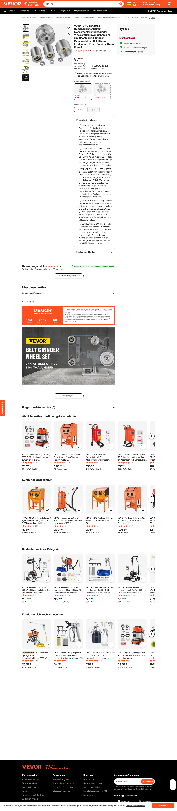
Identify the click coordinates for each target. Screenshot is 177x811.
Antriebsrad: (79, 81)
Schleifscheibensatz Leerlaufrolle (108, 18)
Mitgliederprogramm (61, 779)
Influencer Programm (61, 791)
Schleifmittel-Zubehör (62, 18)
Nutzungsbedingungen (92, 783)
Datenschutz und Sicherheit (135, 806)
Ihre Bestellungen (29, 787)
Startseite (25, 18)
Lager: (77, 104)
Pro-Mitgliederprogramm (63, 783)
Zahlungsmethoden (30, 799)
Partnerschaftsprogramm (63, 787)
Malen (34, 18)
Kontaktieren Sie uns (30, 779)
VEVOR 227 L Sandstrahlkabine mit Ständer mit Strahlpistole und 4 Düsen (100, 520)
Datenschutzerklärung (92, 787)
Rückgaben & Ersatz (30, 783)
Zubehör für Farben (45, 18)
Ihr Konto (26, 791)
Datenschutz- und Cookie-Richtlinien (135, 789)
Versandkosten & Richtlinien (33, 795)
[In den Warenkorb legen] (47, 446)
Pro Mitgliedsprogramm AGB (95, 791)
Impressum (88, 795)
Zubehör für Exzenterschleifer (83, 18)
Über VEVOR (88, 779)
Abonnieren (147, 781)
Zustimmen (163, 806)
